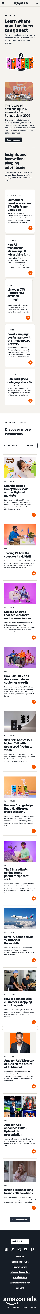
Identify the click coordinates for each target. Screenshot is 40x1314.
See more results (20, 1220)
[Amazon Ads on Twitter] (12, 1250)
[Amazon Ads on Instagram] (19, 1250)
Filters (30, 445)
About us (20, 1256)
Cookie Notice (20, 1277)
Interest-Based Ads (20, 1272)
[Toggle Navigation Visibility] (2, 3)
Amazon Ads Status (20, 1282)
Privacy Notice (20, 1267)
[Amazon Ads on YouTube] (25, 1250)
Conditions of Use (20, 1261)
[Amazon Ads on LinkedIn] (6, 1250)
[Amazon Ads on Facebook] (32, 1250)
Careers (20, 1287)
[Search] (37, 3)
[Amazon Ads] (19, 3)
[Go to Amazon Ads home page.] (20, 1300)
